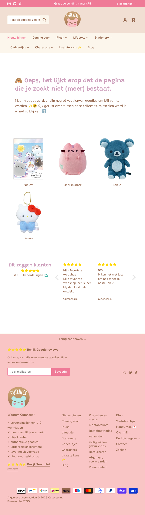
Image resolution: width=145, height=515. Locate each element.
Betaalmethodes (100, 431)
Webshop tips (125, 421)
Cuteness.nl (55, 497)
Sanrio (28, 238)
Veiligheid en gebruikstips (98, 444)
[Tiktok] (20, 4)
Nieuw (28, 185)
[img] (30, 271)
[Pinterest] (14, 4)
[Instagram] (9, 4)
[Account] (125, 20)
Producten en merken (98, 417)
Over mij (122, 432)
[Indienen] (44, 20)
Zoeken (121, 450)
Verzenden (96, 436)
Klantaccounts (98, 425)
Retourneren (97, 452)
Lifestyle (68, 432)
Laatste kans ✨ (70, 457)
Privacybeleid (98, 467)
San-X (117, 185)
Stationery (69, 438)
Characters (69, 450)
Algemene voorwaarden (98, 459)
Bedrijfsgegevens (128, 438)
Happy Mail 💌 (126, 427)
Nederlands (124, 3)
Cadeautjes (69, 444)
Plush (65, 427)
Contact (121, 444)
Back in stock (73, 185)
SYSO (26, 501)
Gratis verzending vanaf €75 (72, 3)
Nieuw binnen (71, 415)
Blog (65, 465)
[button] (57, 277)
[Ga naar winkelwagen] (133, 20)
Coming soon (70, 421)
